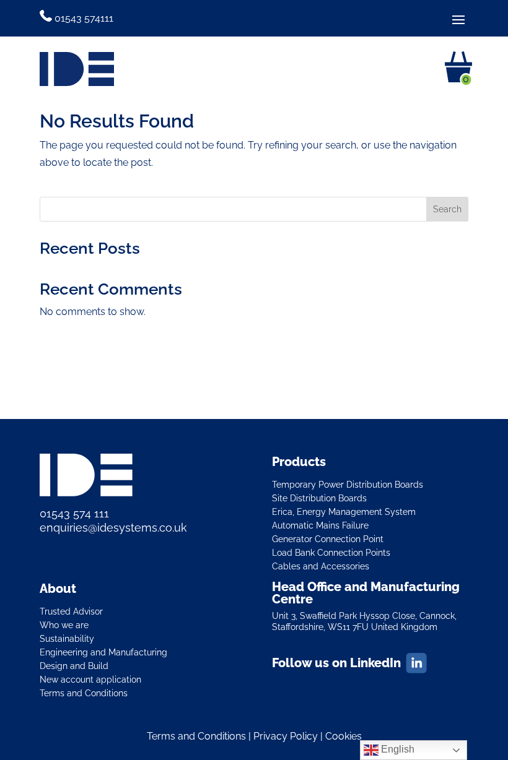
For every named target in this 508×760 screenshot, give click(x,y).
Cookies (343, 736)
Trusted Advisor (71, 611)
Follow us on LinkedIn (336, 662)
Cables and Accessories (320, 566)
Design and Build (74, 665)
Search (447, 209)
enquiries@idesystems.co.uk (113, 527)
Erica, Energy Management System (344, 511)
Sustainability (67, 638)
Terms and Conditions (84, 692)
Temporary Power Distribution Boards (347, 484)
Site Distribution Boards (319, 498)
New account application (90, 679)
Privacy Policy (285, 736)
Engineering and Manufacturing (103, 652)
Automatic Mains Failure (320, 525)
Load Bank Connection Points (331, 552)
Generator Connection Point (327, 538)
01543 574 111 (74, 513)
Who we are (64, 624)
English (396, 749)
